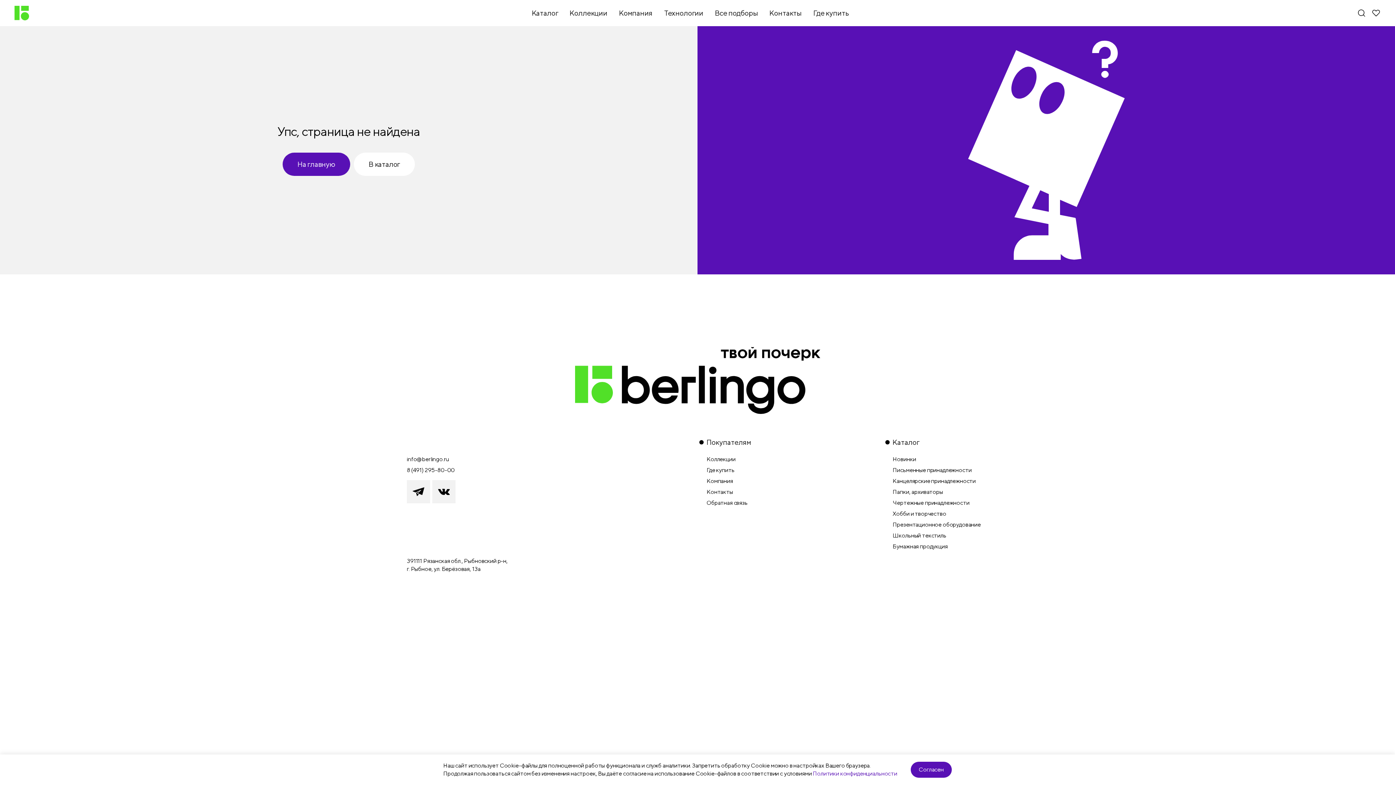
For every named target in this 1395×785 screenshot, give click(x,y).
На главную (316, 164)
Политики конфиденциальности (855, 773)
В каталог (384, 164)
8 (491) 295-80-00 (431, 470)
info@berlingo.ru (428, 459)
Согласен (931, 769)
